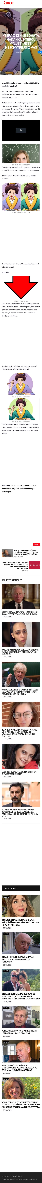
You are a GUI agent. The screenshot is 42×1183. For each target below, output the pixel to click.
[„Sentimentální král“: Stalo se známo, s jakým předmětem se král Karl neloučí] (21, 596)
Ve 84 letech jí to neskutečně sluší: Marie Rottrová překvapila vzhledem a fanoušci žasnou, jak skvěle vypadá (21, 1104)
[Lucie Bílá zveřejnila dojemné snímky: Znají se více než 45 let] (21, 756)
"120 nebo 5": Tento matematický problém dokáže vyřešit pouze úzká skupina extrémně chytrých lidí (15, 566)
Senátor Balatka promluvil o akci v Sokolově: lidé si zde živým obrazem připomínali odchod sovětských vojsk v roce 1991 (20, 813)
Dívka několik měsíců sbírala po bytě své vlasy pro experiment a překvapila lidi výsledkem (20, 652)
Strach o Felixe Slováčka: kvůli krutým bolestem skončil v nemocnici (17, 959)
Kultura (6, 897)
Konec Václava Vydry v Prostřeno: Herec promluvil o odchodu (19, 1032)
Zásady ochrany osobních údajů (12, 1179)
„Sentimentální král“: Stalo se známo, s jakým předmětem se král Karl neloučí (19, 613)
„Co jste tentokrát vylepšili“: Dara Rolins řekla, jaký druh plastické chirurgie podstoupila (19, 489)
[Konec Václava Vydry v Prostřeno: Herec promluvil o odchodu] (21, 1017)
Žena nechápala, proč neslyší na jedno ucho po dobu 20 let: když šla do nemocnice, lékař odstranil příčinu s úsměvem (19, 733)
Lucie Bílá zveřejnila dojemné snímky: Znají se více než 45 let (19, 773)
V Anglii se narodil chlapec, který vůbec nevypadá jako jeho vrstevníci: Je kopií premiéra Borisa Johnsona (20, 692)
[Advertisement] (21, 238)
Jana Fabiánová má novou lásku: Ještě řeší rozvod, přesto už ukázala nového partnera (20, 922)
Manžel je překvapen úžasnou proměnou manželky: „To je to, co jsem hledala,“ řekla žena (26, 553)
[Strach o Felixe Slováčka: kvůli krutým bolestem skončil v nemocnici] (21, 943)
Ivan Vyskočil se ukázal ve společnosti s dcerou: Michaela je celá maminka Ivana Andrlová (19, 1067)
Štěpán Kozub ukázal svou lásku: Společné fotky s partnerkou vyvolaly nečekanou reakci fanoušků (21, 996)
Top (21, 30)
